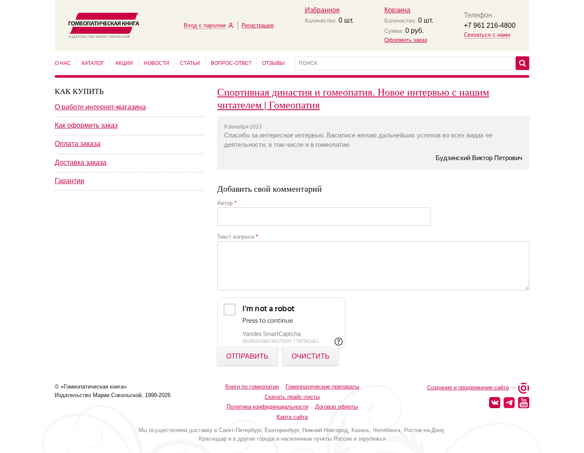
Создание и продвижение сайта (468, 387)
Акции (124, 63)
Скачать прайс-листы (292, 397)
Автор (226, 203)
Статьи (190, 63)
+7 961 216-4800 (490, 25)
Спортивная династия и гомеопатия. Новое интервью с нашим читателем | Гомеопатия (353, 98)
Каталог (93, 63)
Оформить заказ (405, 40)
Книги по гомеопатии (252, 386)
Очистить (311, 356)
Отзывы (273, 63)
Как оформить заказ (86, 125)
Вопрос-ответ (231, 63)
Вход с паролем (205, 25)
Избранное (322, 10)
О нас (63, 63)
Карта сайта (292, 417)
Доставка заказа (80, 162)
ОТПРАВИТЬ (247, 356)
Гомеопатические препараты (322, 386)
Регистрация (258, 25)
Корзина (397, 10)
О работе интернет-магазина (100, 107)
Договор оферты (336, 406)
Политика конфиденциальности (267, 406)
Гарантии (69, 180)
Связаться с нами (487, 35)
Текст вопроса (237, 237)
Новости (156, 63)
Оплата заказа (77, 143)
